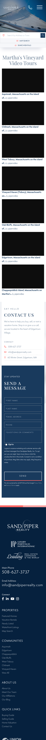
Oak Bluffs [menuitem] (6, 658)
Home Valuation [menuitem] (9, 723)
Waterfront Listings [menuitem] (10, 627)
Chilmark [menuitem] (6, 665)
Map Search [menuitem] (7, 631)
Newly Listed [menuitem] (8, 623)
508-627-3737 (31, 8)
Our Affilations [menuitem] (8, 696)
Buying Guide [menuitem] (8, 715)
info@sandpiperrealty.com (19, 352)
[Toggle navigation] (40, 8)
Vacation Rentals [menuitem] (9, 620)
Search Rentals (24, 45)
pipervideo (13, 98)
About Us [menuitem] (6, 688)
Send (23, 476)
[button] (43, 35)
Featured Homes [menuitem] (9, 616)
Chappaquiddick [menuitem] (9, 654)
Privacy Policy (14, 462)
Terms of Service (11, 485)
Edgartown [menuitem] (7, 650)
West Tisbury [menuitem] (7, 661)
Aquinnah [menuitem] (6, 647)
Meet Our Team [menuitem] (9, 692)
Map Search (25, 41)
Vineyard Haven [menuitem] (9, 669)
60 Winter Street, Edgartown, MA (22, 357)
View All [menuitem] (5, 673)
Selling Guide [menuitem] (8, 719)
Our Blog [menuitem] (6, 700)
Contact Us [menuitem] (7, 726)
